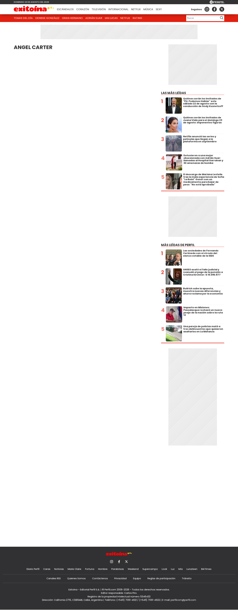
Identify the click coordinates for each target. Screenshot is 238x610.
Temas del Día (23, 18)
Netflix (136, 9)
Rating (137, 18)
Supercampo (150, 569)
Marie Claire (74, 569)
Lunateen (192, 569)
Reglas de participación (161, 578)
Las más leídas (173, 93)
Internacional (118, 9)
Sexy (159, 9)
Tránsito (187, 578)
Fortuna (89, 569)
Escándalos (65, 9)
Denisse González (47, 18)
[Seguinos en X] (221, 9)
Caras (46, 569)
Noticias (59, 569)
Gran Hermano (72, 18)
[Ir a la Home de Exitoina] (34, 9)
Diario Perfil (33, 569)
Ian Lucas (111, 18)
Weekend (133, 569)
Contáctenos (100, 578)
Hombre (103, 569)
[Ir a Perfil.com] (217, 3)
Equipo (137, 578)
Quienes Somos (76, 578)
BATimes (206, 569)
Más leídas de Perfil (178, 245)
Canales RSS (53, 578)
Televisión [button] (99, 9)
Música (148, 9)
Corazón (82, 9)
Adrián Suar (93, 18)
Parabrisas (117, 569)
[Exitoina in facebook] (214, 9)
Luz (173, 569)
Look (164, 569)
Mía (180, 569)
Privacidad (120, 578)
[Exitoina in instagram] (206, 9)
